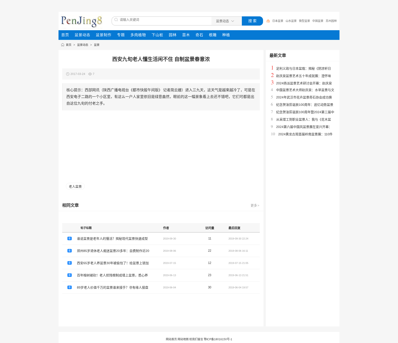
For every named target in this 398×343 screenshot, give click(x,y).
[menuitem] (65, 35)
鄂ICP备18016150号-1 (218, 339)
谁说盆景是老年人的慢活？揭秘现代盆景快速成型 (112, 238)
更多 (255, 205)
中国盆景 (317, 21)
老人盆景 (75, 186)
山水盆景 (291, 21)
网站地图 (183, 339)
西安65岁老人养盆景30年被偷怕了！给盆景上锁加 (113, 263)
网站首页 (171, 339)
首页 (68, 45)
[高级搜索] (266, 21)
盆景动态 (82, 45)
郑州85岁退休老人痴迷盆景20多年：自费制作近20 (113, 251)
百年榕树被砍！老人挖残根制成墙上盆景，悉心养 (112, 275)
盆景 (97, 45)
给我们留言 (196, 339)
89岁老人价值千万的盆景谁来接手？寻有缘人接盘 (112, 287)
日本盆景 (277, 21)
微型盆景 (304, 21)
